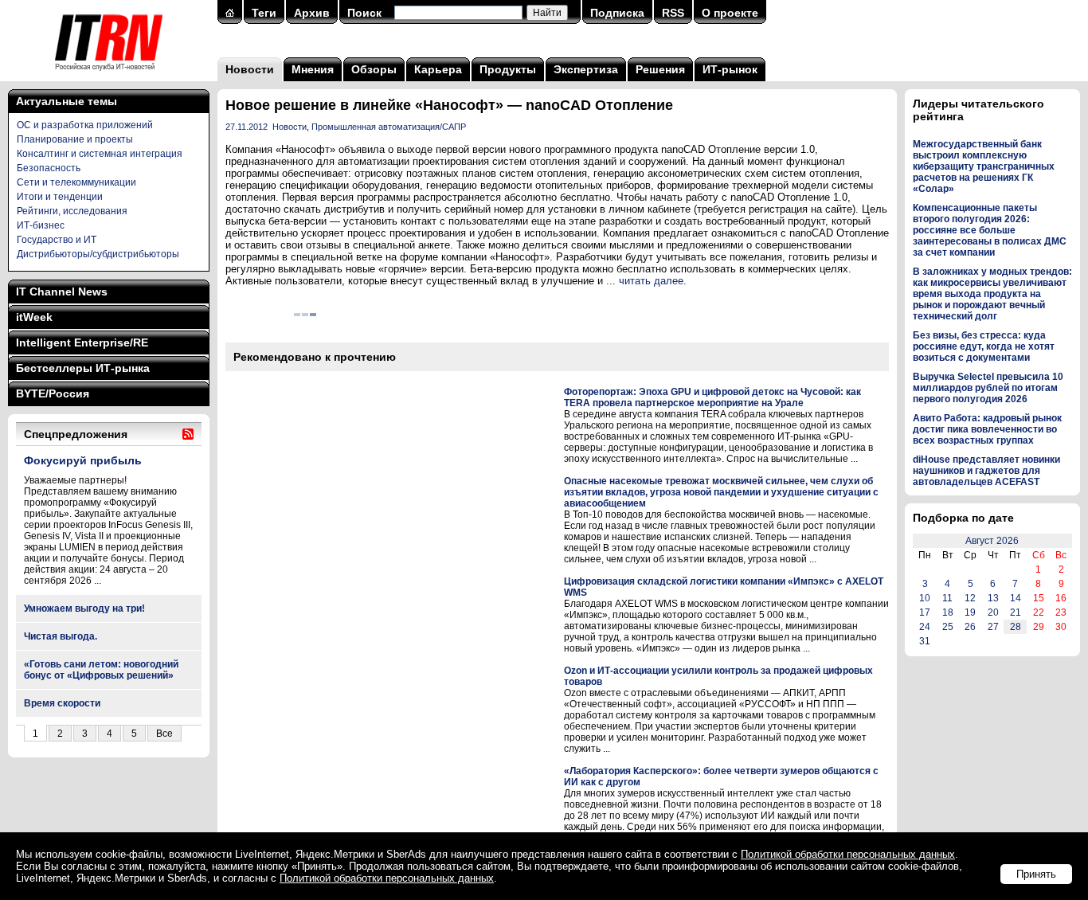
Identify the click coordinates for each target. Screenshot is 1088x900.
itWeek (34, 317)
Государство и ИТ (56, 239)
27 (993, 626)
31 (924, 641)
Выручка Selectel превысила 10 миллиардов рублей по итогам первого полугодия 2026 (988, 388)
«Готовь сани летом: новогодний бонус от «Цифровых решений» (101, 670)
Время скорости (62, 703)
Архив (312, 12)
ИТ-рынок (730, 69)
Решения (660, 69)
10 (924, 598)
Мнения (313, 69)
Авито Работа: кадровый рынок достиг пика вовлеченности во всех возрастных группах (987, 429)
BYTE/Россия (52, 393)
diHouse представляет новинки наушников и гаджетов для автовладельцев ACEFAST (986, 470)
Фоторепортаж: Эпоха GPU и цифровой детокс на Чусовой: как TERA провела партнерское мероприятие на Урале (712, 397)
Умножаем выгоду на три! (84, 608)
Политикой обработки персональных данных (848, 854)
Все (164, 733)
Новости (249, 69)
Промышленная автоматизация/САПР (388, 126)
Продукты (507, 69)
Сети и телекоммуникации (76, 182)
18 (947, 612)
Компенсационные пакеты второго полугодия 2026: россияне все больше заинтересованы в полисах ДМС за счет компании (989, 230)
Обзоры (374, 69)
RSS (673, 12)
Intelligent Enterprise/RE (82, 342)
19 (970, 612)
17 (924, 612)
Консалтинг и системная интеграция (99, 153)
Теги (264, 12)
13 (993, 598)
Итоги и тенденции (60, 196)
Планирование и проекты (75, 139)
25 (947, 626)
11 (947, 598)
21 (1015, 612)
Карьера (438, 69)
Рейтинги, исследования (72, 211)
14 (1015, 598)
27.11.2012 (246, 126)
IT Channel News (62, 291)
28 (1015, 626)
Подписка (617, 12)
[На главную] (108, 75)
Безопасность (48, 168)
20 (993, 612)
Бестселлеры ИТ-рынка (83, 368)
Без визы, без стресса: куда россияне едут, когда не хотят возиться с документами (984, 346)
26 (970, 626)
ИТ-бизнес (41, 225)
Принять (1036, 874)
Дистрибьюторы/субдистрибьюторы (98, 254)
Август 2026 (992, 540)
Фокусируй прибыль (83, 460)
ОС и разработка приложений (85, 125)
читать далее (651, 281)
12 (970, 598)
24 (924, 626)
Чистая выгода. (60, 636)
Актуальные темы (66, 101)
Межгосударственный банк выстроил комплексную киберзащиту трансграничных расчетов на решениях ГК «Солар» (984, 166)
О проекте (730, 12)
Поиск (364, 12)
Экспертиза (586, 69)
